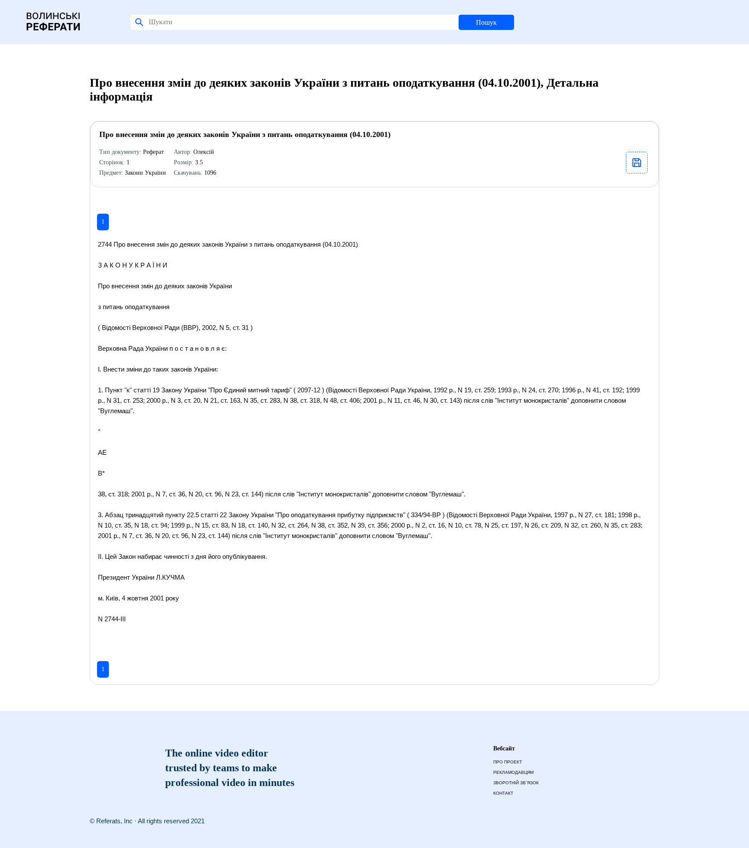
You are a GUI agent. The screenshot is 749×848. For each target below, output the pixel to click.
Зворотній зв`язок (516, 782)
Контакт (503, 793)
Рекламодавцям (513, 772)
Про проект (507, 762)
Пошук (486, 22)
